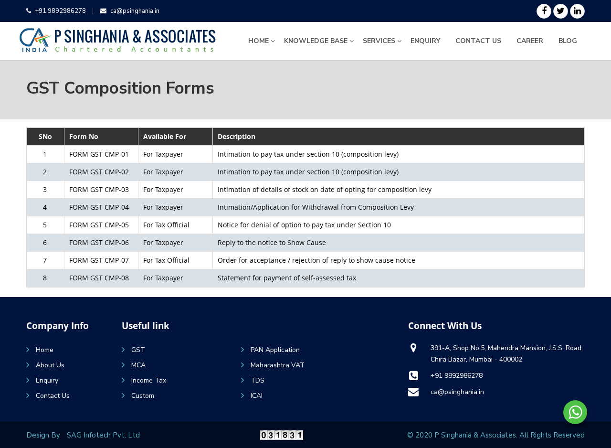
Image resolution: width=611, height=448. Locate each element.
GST (138, 349)
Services (379, 40)
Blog (567, 40)
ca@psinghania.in (134, 11)
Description (236, 136)
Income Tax (148, 380)
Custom (142, 395)
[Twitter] (560, 11)
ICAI (257, 395)
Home (258, 40)
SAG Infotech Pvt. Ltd (103, 435)
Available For (164, 136)
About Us (50, 365)
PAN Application (275, 349)
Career (529, 40)
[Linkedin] (577, 11)
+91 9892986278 (60, 11)
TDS (257, 380)
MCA (138, 365)
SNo (45, 136)
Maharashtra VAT (278, 365)
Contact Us (478, 40)
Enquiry (425, 40)
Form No (83, 136)
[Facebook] (544, 11)
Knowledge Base (316, 40)
